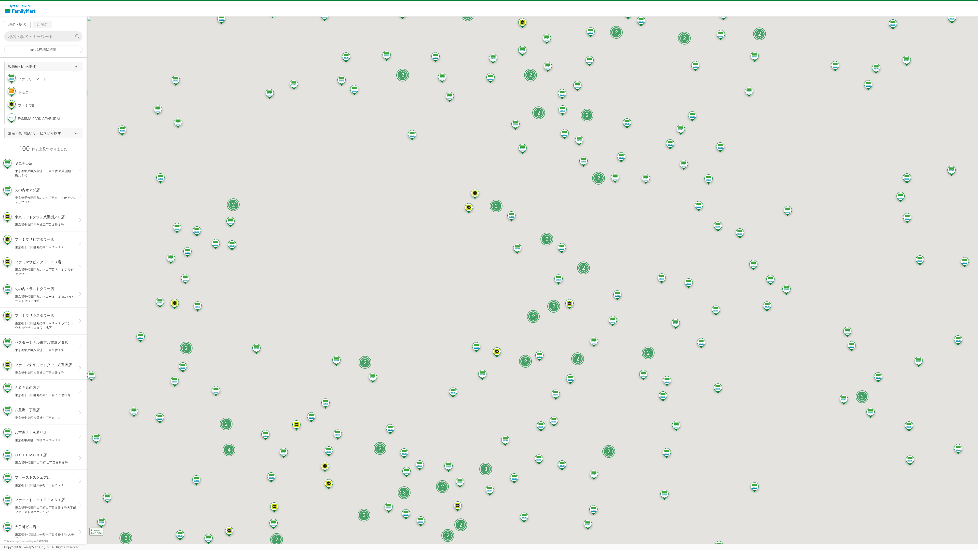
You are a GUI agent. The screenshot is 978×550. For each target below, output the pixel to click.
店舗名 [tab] (42, 24)
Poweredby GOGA (96, 531)
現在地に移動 (46, 49)
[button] (44, 66)
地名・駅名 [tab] (17, 24)
